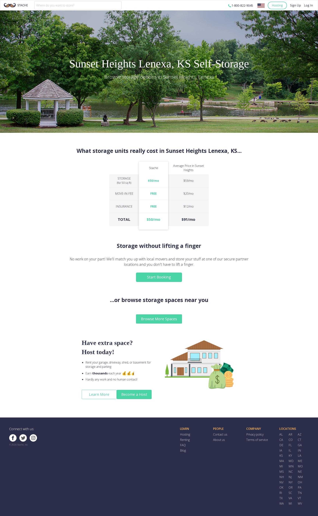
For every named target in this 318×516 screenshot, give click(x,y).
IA (280, 450)
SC (290, 493)
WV (300, 503)
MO (300, 466)
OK (281, 487)
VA (290, 498)
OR (291, 487)
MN (291, 466)
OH (300, 482)
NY (291, 482)
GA (300, 445)
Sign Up (295, 5)
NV (281, 482)
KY (290, 456)
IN (299, 450)
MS (281, 472)
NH (281, 477)
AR (290, 434)
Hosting (277, 5)
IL (290, 450)
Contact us (220, 434)
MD (291, 461)
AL (281, 434)
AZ (299, 434)
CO (291, 440)
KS (281, 456)
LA (299, 456)
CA (281, 440)
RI (280, 493)
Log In (308, 5)
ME (300, 461)
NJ (290, 477)
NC (291, 472)
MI (281, 466)
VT (299, 498)
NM (300, 477)
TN (300, 493)
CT (299, 440)
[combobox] (77, 5)
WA (281, 503)
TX (281, 498)
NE (300, 472)
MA (281, 461)
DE (281, 445)
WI (290, 503)
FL (290, 445)
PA (299, 487)
